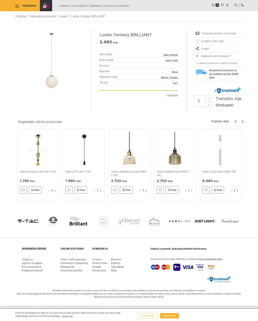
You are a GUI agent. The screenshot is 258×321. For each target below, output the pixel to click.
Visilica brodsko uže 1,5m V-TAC (38, 171)
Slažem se (169, 315)
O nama (63, 5)
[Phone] (242, 5)
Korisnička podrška (71, 270)
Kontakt (124, 5)
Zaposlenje (117, 266)
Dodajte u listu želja (212, 41)
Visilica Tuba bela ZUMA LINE (219, 171)
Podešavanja (147, 315)
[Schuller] (53, 221)
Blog (113, 270)
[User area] (227, 5)
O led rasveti (79, 5)
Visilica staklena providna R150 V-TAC (128, 173)
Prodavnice (99, 270)
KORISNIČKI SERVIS (34, 248)
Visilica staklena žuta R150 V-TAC (173, 173)
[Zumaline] (179, 221)
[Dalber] (103, 221)
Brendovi (96, 5)
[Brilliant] (78, 221)
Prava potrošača (31, 266)
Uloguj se (27, 259)
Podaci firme (99, 263)
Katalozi (110, 5)
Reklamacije (67, 266)
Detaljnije (172, 95)
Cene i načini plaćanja (73, 259)
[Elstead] (129, 221)
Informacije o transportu (74, 263)
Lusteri (63, 16)
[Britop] (154, 221)
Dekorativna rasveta (42, 16)
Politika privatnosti (32, 270)
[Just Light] (204, 221)
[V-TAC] (27, 221)
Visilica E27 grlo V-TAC (78, 171)
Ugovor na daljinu (32, 263)
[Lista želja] (222, 5)
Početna (20, 16)
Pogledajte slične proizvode (40, 122)
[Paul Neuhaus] (230, 221)
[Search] (236, 5)
